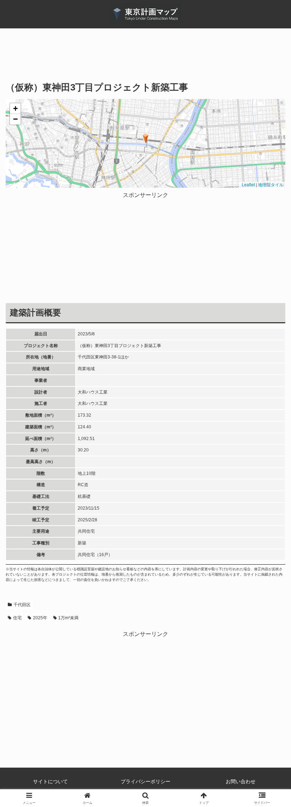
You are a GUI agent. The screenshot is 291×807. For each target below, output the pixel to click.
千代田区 (22, 604)
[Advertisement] (145, 60)
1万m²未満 (68, 617)
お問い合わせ (241, 781)
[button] (146, 138)
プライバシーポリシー (145, 781)
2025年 (40, 617)
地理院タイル (271, 184)
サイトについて (50, 781)
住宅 (17, 617)
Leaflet (248, 184)
